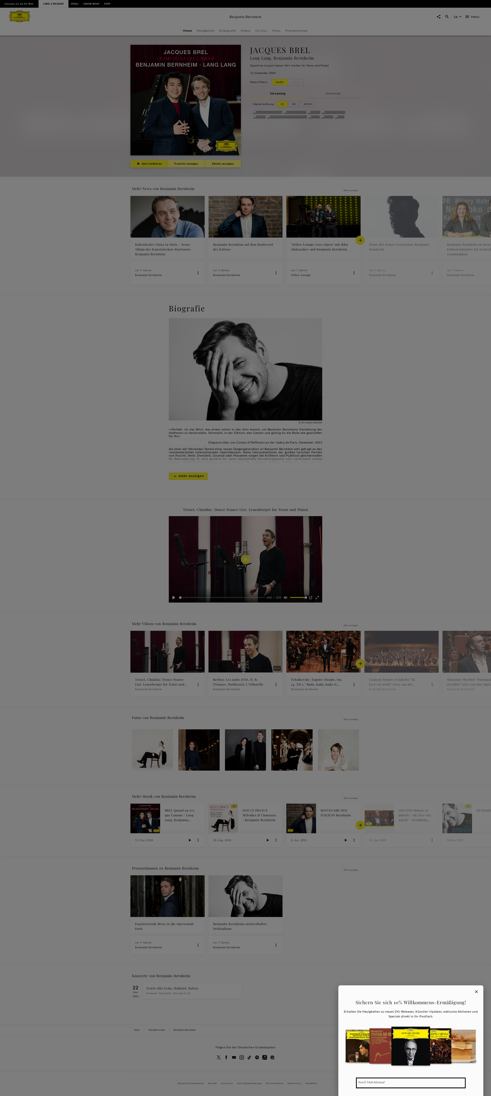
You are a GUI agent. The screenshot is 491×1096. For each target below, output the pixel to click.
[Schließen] (476, 992)
